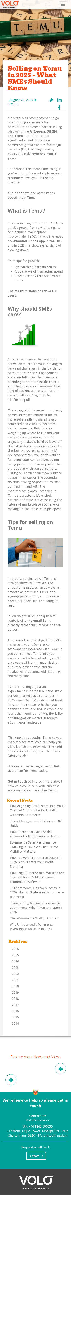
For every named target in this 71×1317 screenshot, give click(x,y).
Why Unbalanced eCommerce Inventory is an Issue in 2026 (31, 926)
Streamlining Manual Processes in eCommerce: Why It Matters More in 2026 (37, 907)
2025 (15, 955)
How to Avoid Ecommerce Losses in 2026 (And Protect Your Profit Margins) (36, 862)
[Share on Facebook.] (59, 107)
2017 (15, 1005)
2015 (15, 1017)
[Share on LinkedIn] (59, 100)
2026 (15, 949)
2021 (15, 980)
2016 (15, 1011)
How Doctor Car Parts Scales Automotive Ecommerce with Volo (35, 834)
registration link (47, 766)
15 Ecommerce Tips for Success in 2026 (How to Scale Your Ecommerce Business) (37, 892)
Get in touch (17, 781)
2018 (15, 998)
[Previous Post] (60, 1069)
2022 (15, 974)
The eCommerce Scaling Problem (34, 918)
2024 (15, 961)
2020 (15, 986)
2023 (15, 967)
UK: (38, 1126)
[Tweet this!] (51, 100)
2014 (15, 1023)
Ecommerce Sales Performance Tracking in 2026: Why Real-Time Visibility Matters (34, 846)
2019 (15, 992)
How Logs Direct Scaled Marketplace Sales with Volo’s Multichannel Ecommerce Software (37, 877)
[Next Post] (10, 1080)
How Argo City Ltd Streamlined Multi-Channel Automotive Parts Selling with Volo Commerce (37, 810)
